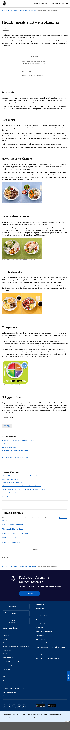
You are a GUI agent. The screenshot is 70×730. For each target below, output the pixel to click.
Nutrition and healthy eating (28, 10)
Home (3, 10)
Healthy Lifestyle (12, 10)
